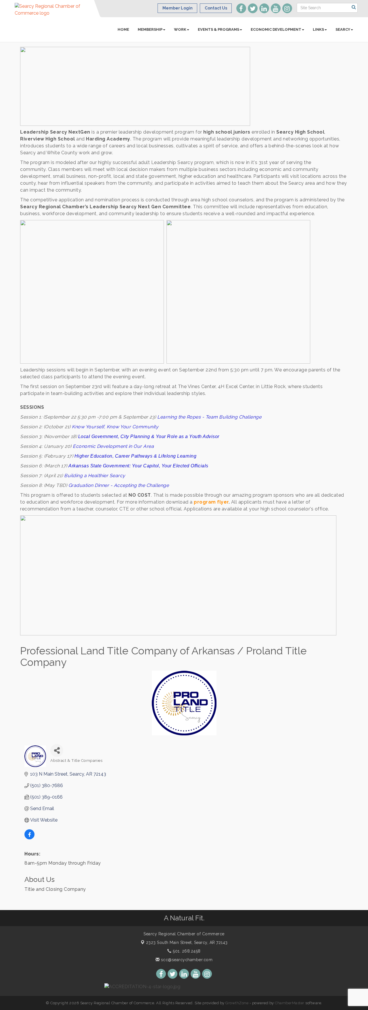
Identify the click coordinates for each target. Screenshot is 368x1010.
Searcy (343, 29)
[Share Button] (56, 750)
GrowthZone (236, 1003)
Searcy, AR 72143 (187, 942)
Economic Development (276, 29)
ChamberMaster (289, 1003)
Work (180, 29)
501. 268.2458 (186, 951)
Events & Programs (218, 29)
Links (318, 29)
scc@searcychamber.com (186, 959)
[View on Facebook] (29, 838)
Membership (150, 29)
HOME (123, 29)
